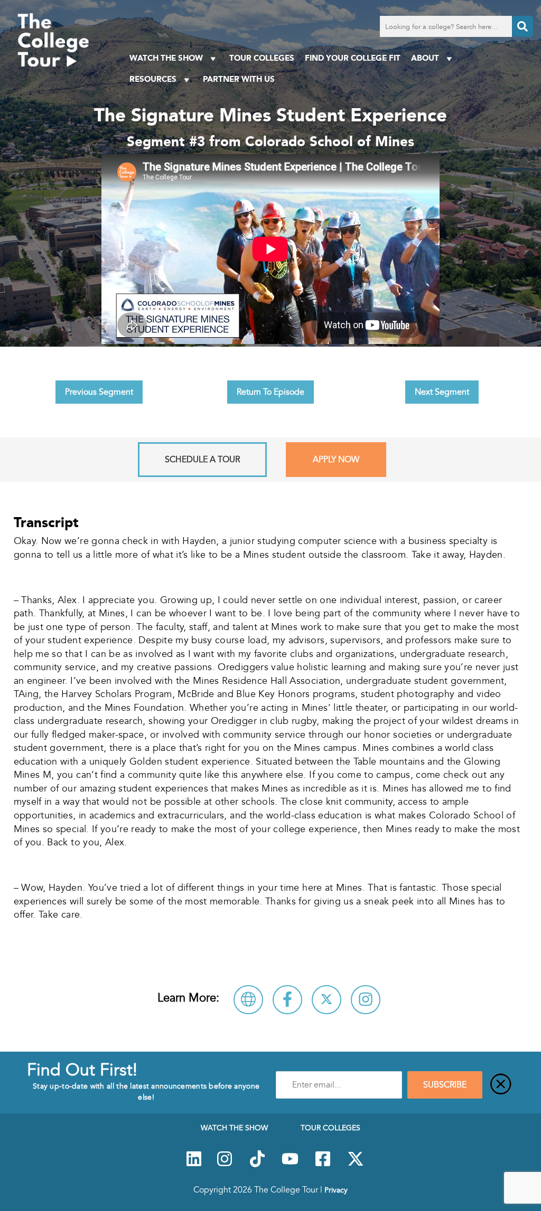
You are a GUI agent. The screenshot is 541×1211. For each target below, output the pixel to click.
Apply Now (336, 459)
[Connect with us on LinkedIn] (194, 1164)
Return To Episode (270, 392)
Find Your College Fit (352, 57)
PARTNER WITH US (239, 78)
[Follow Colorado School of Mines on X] (326, 999)
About (425, 57)
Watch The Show (166, 57)
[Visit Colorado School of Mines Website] (248, 999)
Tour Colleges (261, 57)
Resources (152, 78)
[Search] (522, 26)
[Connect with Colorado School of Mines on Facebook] (287, 999)
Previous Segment (99, 392)
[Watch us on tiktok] (257, 1164)
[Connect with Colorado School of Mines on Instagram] (365, 999)
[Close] (501, 1084)
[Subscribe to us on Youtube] (290, 1164)
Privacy (336, 1190)
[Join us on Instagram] (224, 1164)
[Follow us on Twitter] (355, 1164)
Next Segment (442, 392)
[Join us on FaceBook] (323, 1164)
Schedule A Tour (202, 459)
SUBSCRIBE (445, 1085)
